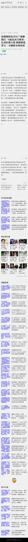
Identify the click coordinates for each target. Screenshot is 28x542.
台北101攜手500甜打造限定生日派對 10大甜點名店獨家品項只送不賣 (18, 288)
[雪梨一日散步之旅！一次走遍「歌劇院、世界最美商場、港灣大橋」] (6, 472)
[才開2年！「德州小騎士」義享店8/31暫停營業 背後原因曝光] (6, 328)
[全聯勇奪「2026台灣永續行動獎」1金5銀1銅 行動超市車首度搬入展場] (6, 304)
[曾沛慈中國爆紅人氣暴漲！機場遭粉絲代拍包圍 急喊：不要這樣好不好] (6, 432)
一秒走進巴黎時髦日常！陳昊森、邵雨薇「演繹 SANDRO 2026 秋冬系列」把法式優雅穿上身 (18, 369)
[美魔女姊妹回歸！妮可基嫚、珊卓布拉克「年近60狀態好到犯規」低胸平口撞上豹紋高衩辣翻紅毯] (6, 440)
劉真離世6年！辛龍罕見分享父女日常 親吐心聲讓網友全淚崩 (18, 524)
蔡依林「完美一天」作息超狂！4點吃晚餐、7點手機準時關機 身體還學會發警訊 (19, 457)
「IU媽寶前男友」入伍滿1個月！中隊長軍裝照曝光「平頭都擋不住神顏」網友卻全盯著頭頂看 (14, 271)
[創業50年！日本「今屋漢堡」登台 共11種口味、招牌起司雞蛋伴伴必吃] (6, 344)
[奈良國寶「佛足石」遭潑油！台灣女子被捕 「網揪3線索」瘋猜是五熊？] (6, 493)
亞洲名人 (16, 32)
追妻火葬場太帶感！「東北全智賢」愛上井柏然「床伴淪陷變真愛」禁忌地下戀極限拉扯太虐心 (5, 271)
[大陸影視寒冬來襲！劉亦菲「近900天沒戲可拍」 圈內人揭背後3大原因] (6, 509)
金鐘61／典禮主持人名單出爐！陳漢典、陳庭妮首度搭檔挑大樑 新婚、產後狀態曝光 (19, 220)
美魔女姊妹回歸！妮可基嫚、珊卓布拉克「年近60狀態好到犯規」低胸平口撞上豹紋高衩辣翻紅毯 (19, 441)
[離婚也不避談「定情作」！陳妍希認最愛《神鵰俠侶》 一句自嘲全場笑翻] (6, 416)
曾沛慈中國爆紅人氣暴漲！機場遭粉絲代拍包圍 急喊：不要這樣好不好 (19, 432)
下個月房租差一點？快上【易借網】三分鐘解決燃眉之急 (22, 247)
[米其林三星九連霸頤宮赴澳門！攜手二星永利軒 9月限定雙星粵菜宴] (6, 376)
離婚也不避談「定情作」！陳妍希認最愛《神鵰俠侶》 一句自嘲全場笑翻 (18, 417)
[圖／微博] (14, 63)
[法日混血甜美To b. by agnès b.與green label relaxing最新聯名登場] (6, 312)
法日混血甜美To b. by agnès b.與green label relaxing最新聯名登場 (18, 312)
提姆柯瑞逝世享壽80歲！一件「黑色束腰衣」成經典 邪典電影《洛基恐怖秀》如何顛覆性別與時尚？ (19, 205)
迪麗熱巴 (4, 179)
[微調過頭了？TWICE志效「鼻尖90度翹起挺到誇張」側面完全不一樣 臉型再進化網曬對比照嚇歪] (6, 424)
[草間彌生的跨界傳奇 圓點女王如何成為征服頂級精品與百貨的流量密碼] (6, 227)
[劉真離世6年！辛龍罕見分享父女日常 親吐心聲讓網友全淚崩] (6, 525)
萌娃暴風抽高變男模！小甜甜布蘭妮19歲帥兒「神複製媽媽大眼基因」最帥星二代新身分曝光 (19, 449)
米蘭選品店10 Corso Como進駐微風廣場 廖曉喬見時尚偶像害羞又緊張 (19, 296)
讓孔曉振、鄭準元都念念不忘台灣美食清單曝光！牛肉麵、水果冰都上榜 (18, 211)
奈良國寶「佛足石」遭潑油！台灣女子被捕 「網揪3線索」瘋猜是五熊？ (18, 492)
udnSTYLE (4, 32)
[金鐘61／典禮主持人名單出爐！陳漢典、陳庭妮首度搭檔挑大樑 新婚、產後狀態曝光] (6, 219)
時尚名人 (7, 7)
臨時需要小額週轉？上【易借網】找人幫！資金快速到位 (4, 259)
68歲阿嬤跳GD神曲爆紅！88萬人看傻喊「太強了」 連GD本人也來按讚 (19, 516)
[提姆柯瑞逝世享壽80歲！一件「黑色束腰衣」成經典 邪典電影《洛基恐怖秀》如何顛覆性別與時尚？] (6, 203)
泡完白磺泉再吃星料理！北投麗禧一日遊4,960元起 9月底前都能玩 (18, 336)
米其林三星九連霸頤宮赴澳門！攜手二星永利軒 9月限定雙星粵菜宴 (18, 376)
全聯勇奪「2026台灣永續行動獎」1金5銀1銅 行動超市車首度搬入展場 (18, 304)
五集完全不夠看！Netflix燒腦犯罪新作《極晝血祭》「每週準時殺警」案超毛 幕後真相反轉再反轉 (22, 271)
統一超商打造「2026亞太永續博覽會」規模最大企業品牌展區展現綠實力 (22, 259)
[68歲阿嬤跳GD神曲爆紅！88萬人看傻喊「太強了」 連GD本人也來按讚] (6, 517)
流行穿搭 (14, 7)
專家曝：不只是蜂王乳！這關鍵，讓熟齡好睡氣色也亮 (4, 247)
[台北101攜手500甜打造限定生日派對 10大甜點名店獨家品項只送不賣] (6, 288)
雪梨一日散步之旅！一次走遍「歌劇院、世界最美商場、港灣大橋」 (18, 472)
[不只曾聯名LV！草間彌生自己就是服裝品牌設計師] (6, 408)
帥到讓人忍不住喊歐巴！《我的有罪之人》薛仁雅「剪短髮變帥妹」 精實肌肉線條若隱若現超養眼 (19, 465)
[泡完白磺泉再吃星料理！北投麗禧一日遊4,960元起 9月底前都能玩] (6, 336)
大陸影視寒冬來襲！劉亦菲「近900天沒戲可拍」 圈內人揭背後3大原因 (14, 259)
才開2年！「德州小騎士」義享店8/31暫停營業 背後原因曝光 (19, 328)
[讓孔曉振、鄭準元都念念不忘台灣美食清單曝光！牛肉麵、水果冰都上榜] (6, 211)
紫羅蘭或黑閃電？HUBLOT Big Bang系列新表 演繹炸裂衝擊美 (18, 352)
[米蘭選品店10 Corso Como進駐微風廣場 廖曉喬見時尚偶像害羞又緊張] (6, 296)
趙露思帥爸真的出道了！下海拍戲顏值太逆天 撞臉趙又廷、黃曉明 (19, 500)
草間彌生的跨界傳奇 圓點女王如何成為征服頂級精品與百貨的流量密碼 (19, 227)
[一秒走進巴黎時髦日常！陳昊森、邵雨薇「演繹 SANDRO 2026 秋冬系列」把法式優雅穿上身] (6, 368)
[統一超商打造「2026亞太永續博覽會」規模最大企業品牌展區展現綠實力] (6, 320)
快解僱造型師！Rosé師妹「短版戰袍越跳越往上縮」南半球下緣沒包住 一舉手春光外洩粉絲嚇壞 (13, 247)
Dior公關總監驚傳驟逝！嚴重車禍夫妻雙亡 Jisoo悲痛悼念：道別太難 (19, 533)
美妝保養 (21, 7)
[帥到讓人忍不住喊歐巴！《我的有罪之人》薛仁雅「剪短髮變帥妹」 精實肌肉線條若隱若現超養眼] (6, 464)
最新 (2, 7)
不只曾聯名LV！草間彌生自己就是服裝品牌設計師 (19, 407)
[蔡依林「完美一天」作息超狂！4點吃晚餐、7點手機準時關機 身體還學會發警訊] (6, 456)
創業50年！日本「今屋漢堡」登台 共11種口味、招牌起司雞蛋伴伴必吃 (19, 344)
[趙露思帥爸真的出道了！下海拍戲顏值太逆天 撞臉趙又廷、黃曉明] (6, 501)
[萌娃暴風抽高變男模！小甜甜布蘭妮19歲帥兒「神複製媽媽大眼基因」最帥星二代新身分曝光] (6, 448)
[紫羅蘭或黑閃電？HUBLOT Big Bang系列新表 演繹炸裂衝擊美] (6, 352)
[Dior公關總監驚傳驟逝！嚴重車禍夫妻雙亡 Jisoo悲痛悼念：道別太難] (6, 533)
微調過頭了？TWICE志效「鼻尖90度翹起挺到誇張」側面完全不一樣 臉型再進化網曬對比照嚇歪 (19, 425)
